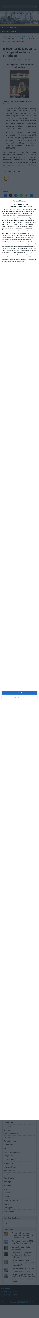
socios (21, 209)
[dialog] (19, 659)
